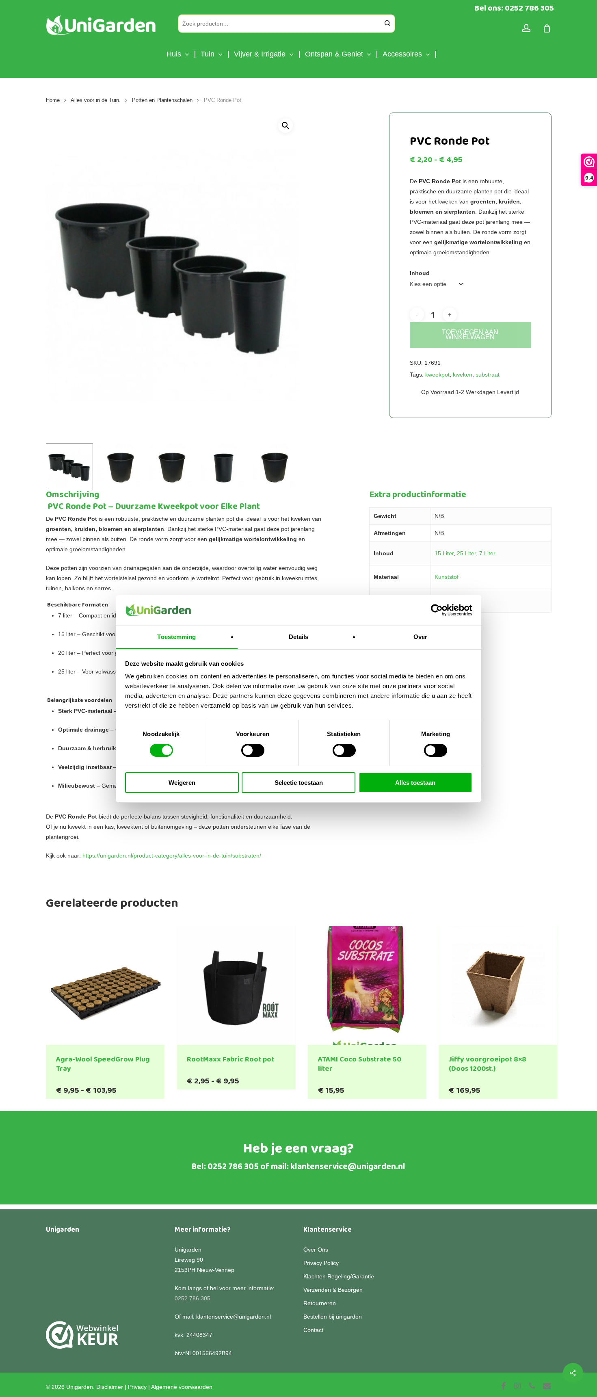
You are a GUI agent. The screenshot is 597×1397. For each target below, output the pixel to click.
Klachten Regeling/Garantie (338, 1276)
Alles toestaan (415, 782)
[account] (526, 28)
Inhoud (420, 273)
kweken (462, 374)
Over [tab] (420, 636)
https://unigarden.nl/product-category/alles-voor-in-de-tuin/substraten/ (171, 855)
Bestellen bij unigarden (332, 1316)
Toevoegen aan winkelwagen (470, 334)
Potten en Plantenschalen (162, 100)
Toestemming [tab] (176, 636)
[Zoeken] (387, 23)
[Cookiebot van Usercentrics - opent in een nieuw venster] (436, 610)
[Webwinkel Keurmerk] (82, 1339)
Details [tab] (299, 636)
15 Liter (444, 553)
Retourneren (319, 1303)
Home (53, 100)
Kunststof (447, 577)
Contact (313, 1330)
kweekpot (437, 374)
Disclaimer (109, 1387)
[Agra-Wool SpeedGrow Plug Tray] (105, 985)
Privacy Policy (321, 1263)
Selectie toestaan (299, 782)
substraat (488, 374)
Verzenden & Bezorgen (333, 1290)
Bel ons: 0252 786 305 (514, 8)
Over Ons (315, 1249)
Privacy (137, 1387)
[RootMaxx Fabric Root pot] (236, 985)
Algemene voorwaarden (181, 1387)
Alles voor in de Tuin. (96, 100)
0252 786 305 (233, 1167)
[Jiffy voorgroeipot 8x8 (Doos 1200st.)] (498, 985)
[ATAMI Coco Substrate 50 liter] (367, 985)
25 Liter (466, 553)
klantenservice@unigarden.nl (347, 1167)
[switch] (252, 750)
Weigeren (182, 782)
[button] (285, 125)
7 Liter (487, 553)
